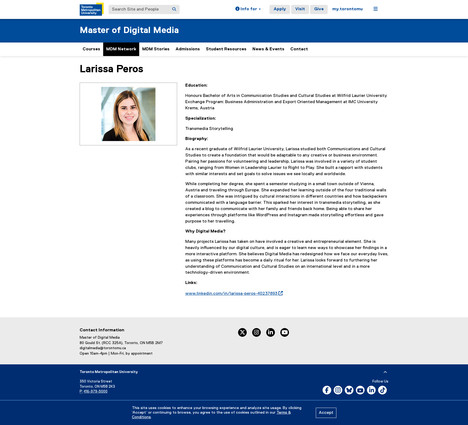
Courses (91, 49)
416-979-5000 (96, 391)
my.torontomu (347, 9)
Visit (300, 9)
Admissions (188, 49)
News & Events (268, 49)
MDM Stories (156, 49)
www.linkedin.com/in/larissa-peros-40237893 (233, 294)
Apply (280, 9)
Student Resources (226, 49)
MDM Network (121, 49)
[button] (248, 9)
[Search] (174, 9)
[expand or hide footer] (385, 372)
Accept (326, 413)
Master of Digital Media (129, 30)
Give (319, 9)
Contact (299, 49)
